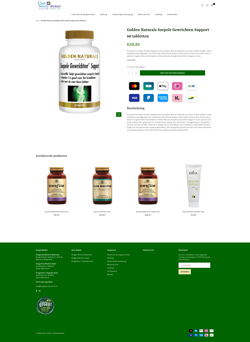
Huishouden (172, 14)
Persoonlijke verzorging (122, 14)
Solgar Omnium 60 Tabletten (56, 212)
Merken (110, 274)
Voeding (158, 14)
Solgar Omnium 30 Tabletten (148, 212)
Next (219, 192)
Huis (37, 21)
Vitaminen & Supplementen (118, 255)
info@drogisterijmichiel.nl (46, 286)
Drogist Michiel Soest (80, 258)
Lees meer (131, 60)
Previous (31, 192)
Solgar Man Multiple (102, 212)
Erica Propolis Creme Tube (193, 212)
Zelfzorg (103, 14)
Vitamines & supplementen (83, 14)
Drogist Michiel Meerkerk (81, 255)
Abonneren (184, 272)
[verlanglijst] (207, 5)
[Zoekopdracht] (202, 5)
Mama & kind (144, 14)
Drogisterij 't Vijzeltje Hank (82, 261)
